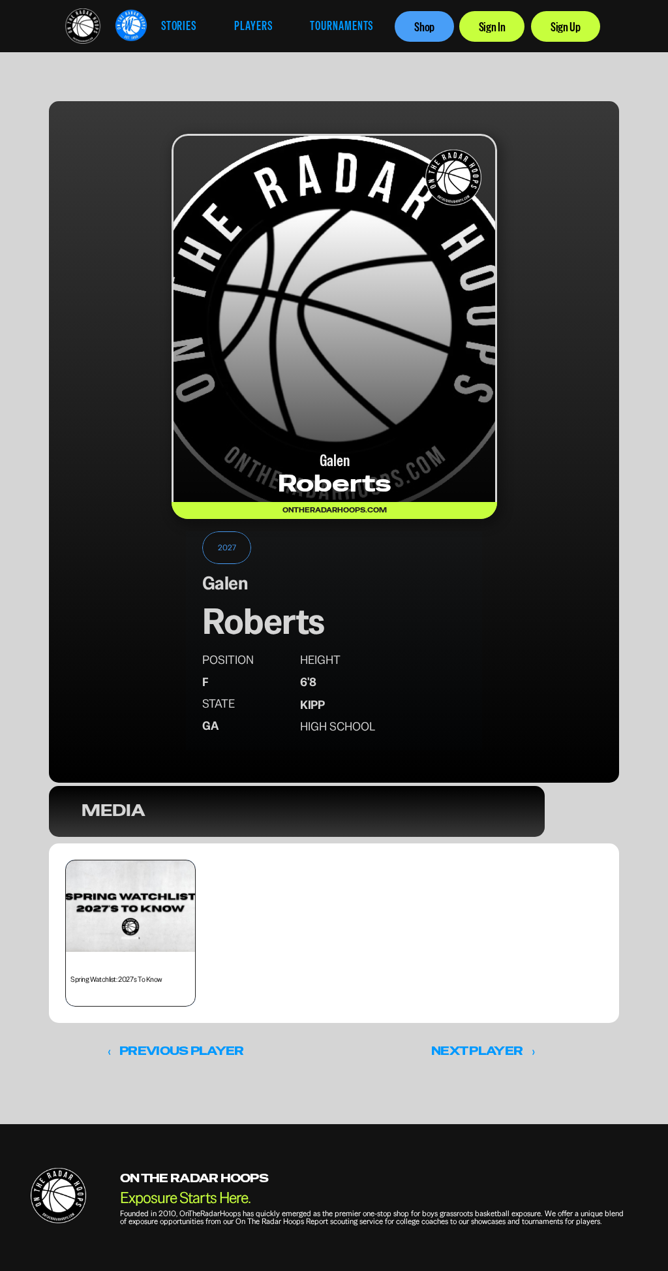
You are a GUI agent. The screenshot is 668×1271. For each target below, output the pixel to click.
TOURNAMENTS (341, 25)
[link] (83, 26)
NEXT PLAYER (477, 1050)
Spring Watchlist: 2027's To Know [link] (116, 979)
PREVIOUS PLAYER (181, 1050)
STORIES (178, 25)
